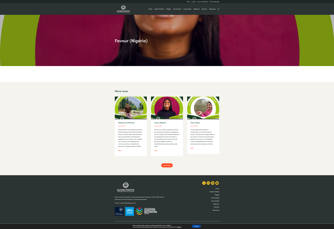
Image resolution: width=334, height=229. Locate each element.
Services (204, 9)
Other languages (214, 1)
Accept (196, 226)
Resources (212, 9)
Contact (194, 1)
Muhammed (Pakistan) (126, 123)
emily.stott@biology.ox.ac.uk (128, 203)
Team (188, 1)
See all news (167, 165)
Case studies (187, 9)
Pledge (168, 9)
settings (179, 227)
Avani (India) (195, 123)
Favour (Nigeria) (160, 123)
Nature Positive (159, 9)
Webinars (197, 9)
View (119, 150)
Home (150, 9)
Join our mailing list (203, 1)
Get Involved (177, 9)
